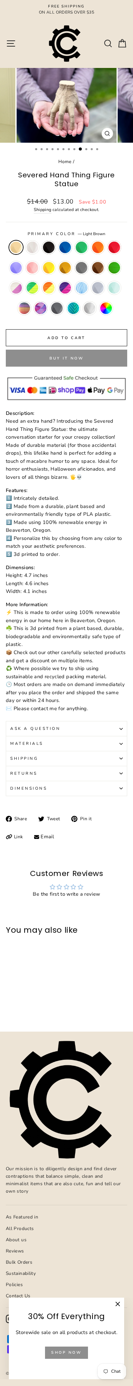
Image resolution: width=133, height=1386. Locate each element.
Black (49, 247)
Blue (65, 247)
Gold (65, 268)
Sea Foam (73, 308)
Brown (98, 268)
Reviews (15, 1251)
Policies (14, 1284)
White (32, 247)
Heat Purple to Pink (65, 288)
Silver (57, 308)
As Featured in (22, 1217)
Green (81, 247)
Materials (26, 743)
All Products (20, 1228)
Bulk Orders (19, 1262)
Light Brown (16, 247)
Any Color (106, 308)
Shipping (42, 209)
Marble (98, 288)
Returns (24, 773)
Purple (16, 268)
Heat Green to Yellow (32, 288)
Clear (90, 308)
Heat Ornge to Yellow (49, 288)
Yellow (49, 268)
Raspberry (40, 308)
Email (47, 836)
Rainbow (24, 308)
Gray (81, 268)
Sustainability (21, 1273)
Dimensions (28, 788)
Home (64, 161)
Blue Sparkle (81, 288)
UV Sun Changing (16, 288)
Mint (114, 288)
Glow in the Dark (114, 268)
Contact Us (18, 1296)
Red (114, 247)
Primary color (66, 233)
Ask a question (35, 728)
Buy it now (66, 358)
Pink (32, 268)
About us (16, 1239)
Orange (98, 247)
